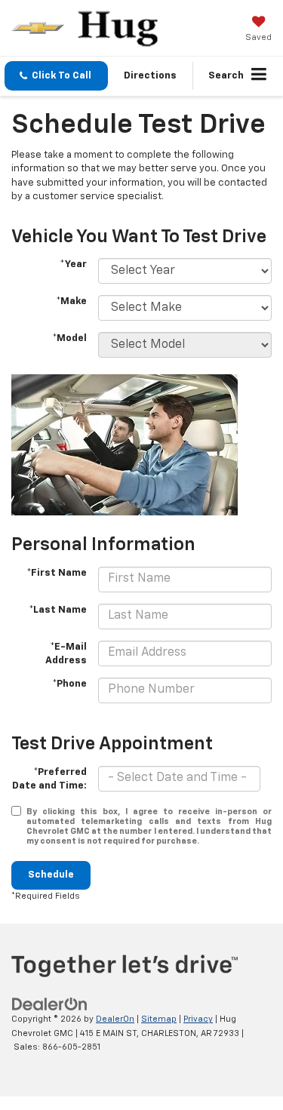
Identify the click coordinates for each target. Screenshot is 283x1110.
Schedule (51, 875)
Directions (150, 76)
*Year (73, 264)
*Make (71, 301)
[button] (56, 76)
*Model (69, 338)
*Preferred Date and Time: (49, 779)
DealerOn (115, 1019)
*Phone (69, 684)
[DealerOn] (49, 1005)
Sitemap (159, 1019)
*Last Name (58, 610)
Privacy (198, 1019)
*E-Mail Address (66, 654)
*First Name (56, 573)
